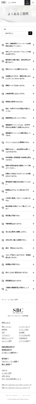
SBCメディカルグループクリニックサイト (15, 387)
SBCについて (6, 322)
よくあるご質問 (6, 373)
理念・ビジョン (6, 326)
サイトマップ (26, 395)
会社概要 (21, 332)
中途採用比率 (23, 338)
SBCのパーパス (7, 338)
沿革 (3, 332)
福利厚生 (4, 329)
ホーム (4, 299)
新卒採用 (4, 358)
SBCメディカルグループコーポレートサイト (16, 385)
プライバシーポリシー (12, 395)
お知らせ (4, 370)
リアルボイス (6, 335)
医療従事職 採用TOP (8, 347)
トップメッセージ (24, 326)
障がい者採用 (6, 364)
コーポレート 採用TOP (9, 352)
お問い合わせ (6, 376)
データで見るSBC (24, 335)
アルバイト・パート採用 (9, 361)
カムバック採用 (6, 341)
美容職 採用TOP (7, 350)
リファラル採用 (24, 341)
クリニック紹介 (24, 329)
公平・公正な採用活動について (11, 379)
